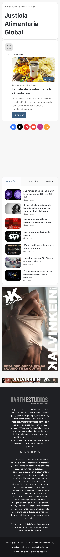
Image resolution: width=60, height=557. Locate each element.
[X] (25, 452)
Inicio (9, 7)
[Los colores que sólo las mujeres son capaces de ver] (13, 223)
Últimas (50, 181)
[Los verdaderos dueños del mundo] (13, 236)
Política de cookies (38, 552)
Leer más (19, 115)
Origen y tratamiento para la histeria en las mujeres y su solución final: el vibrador (37, 208)
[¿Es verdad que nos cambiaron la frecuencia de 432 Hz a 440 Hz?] (13, 194)
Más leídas (11, 181)
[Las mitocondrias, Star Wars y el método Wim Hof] (13, 262)
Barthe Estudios (20, 552)
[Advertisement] (30, 153)
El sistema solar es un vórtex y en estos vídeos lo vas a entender (38, 274)
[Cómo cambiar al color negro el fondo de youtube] (13, 249)
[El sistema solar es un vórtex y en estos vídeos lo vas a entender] (13, 275)
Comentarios (31, 181)
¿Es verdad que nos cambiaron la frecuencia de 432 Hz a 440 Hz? (38, 194)
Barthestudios (19, 85)
